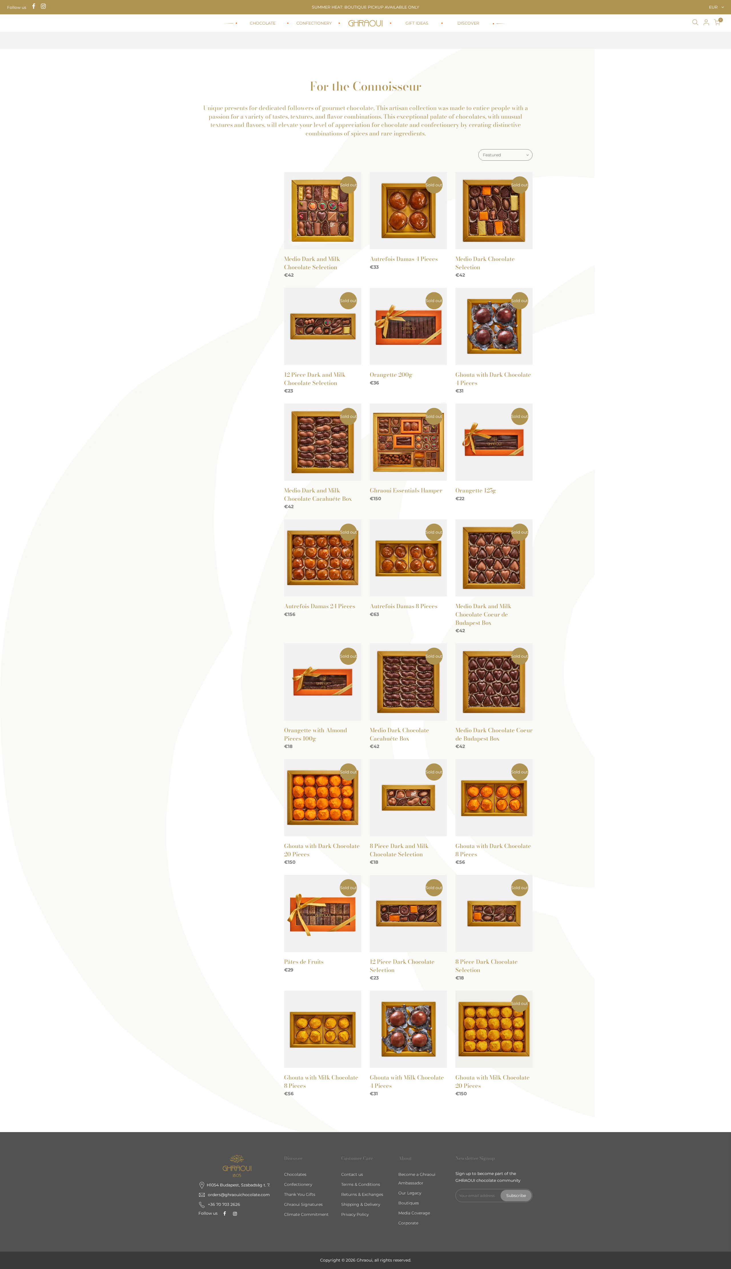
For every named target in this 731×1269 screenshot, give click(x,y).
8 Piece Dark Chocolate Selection (486, 965)
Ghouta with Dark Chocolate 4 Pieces (493, 378)
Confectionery (298, 1184)
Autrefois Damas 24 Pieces (319, 606)
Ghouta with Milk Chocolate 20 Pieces (492, 1081)
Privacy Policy (355, 1214)
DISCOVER (468, 23)
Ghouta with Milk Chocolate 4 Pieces (407, 1081)
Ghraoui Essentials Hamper (406, 490)
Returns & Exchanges (362, 1194)
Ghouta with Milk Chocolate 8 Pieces (321, 1081)
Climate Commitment (306, 1214)
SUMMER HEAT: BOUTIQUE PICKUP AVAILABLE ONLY (365, 7)
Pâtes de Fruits (304, 961)
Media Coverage (414, 1213)
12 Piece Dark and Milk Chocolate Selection (315, 378)
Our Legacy (409, 1193)
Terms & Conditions (360, 1184)
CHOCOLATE (263, 23)
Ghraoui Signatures (303, 1204)
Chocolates (295, 1174)
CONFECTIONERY (314, 23)
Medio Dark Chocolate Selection (485, 263)
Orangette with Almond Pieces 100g (315, 734)
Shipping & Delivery (360, 1204)
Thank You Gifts (299, 1194)
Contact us (352, 1174)
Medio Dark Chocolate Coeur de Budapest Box (494, 734)
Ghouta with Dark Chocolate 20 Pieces (322, 850)
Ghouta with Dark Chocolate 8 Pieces (493, 850)
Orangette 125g (475, 490)
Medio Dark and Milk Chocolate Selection (312, 263)
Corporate (408, 1223)
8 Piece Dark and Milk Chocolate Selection (399, 850)
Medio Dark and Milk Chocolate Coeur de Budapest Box (483, 614)
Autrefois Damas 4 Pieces (404, 258)
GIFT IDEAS (416, 23)
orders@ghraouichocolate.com (239, 1194)
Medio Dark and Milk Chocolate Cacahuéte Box (318, 494)
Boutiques (408, 1203)
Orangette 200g (391, 374)
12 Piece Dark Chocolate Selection (402, 965)
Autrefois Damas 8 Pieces (403, 606)
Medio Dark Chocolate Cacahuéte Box (399, 734)
